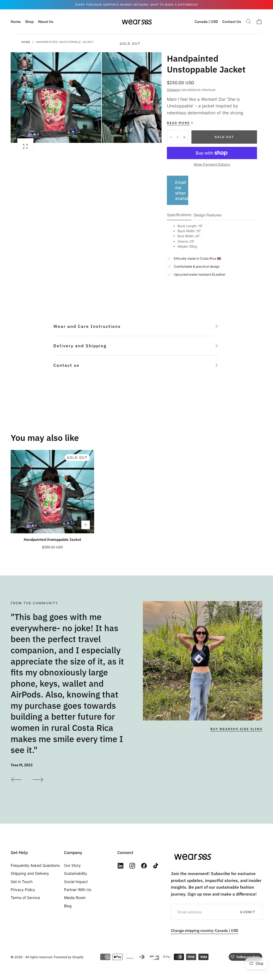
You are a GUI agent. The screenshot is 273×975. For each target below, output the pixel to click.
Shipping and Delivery (30, 873)
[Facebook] (144, 866)
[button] (206, 22)
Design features (208, 215)
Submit (248, 912)
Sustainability (75, 873)
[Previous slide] (16, 779)
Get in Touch (22, 881)
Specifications (179, 215)
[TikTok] (156, 866)
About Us (45, 21)
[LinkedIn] (120, 866)
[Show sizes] (85, 525)
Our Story (72, 865)
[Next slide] (38, 779)
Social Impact (76, 881)
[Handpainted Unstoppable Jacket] (52, 491)
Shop (29, 21)
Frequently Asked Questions (35, 865)
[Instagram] (132, 866)
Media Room (75, 897)
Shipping (173, 90)
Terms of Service (25, 897)
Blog (68, 906)
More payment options (212, 164)
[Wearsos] (192, 856)
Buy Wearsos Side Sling (236, 729)
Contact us (66, 365)
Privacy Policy (23, 889)
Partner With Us (77, 889)
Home (16, 21)
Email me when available (181, 190)
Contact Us (231, 21)
